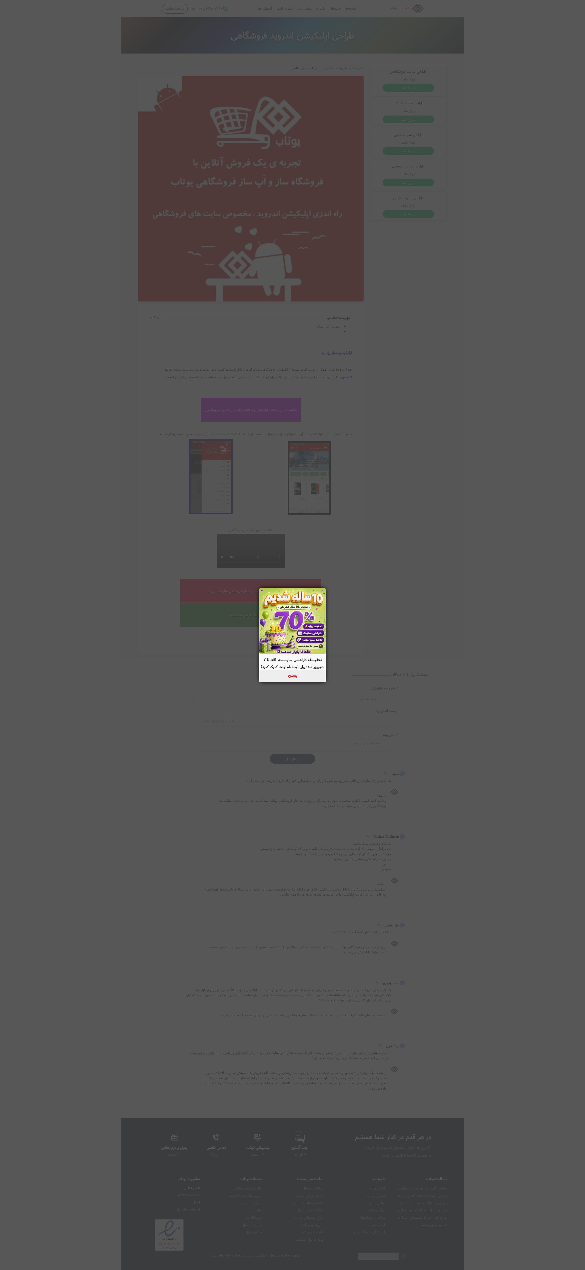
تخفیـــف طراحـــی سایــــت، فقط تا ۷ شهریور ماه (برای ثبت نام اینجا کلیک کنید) (292, 663)
